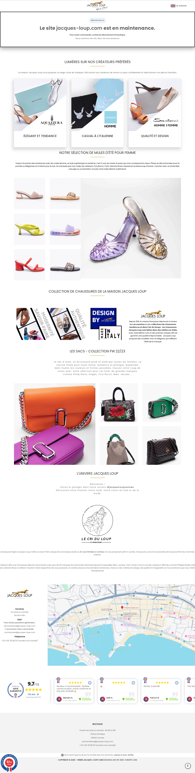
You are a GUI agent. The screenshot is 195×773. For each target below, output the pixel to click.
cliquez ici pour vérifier (124, 755)
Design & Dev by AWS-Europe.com (120, 760)
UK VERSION (180, 6)
